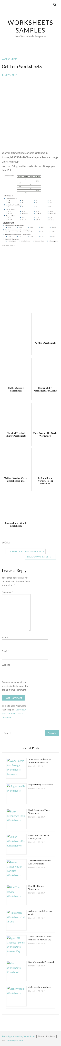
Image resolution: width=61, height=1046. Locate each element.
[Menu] (5, 5)
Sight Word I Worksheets (39, 987)
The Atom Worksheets (39, 556)
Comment (7, 592)
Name (5, 637)
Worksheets (9, 59)
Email (5, 651)
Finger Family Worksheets (40, 784)
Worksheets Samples (31, 26)
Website (6, 664)
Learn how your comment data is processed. (14, 713)
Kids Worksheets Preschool (41, 961)
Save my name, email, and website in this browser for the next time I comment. (15, 686)
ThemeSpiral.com (14, 1040)
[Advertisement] (30, 111)
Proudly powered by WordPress (19, 1036)
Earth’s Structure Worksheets (27, 551)
